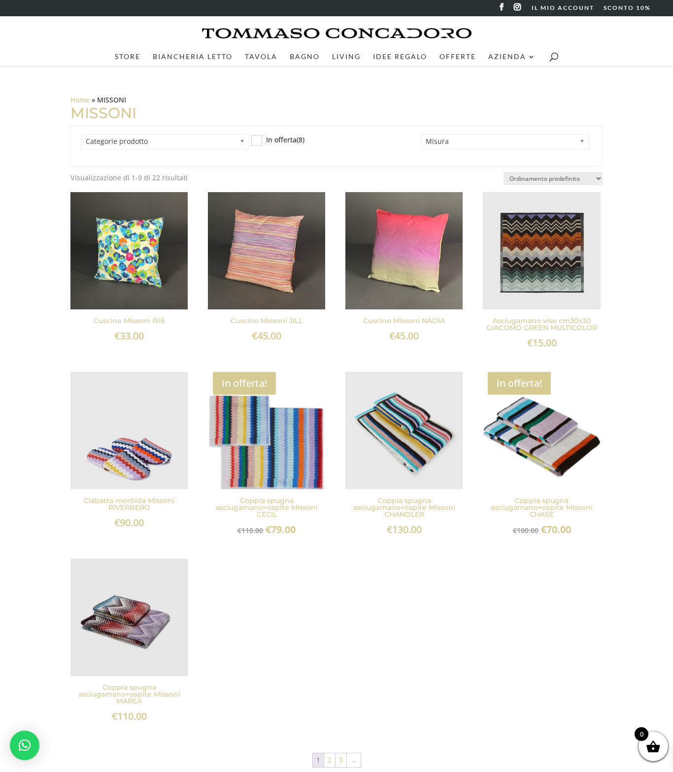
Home (80, 99)
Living (346, 57)
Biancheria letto (193, 57)
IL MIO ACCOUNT (563, 8)
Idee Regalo (400, 57)
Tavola (261, 57)
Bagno (305, 57)
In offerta (285, 139)
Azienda (507, 57)
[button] (24, 745)
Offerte (457, 57)
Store (127, 57)
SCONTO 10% (627, 8)
